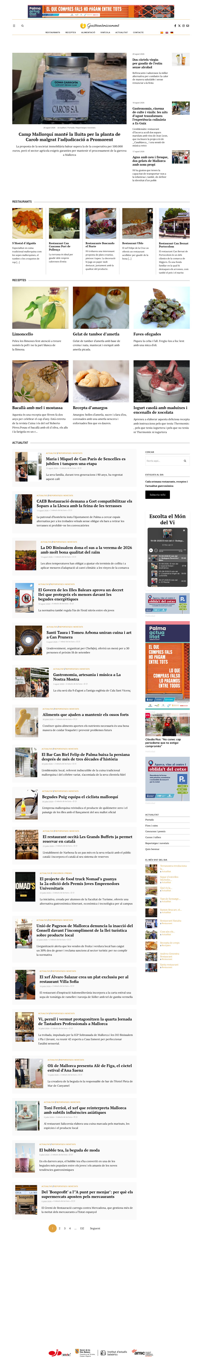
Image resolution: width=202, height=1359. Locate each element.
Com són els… (167, 931)
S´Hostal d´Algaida (24, 243)
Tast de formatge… (170, 898)
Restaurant (167, 923)
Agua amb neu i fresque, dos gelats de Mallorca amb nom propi (150, 161)
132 (82, 1228)
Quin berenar (152, 849)
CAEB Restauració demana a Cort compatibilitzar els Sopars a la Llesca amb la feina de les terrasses (84, 503)
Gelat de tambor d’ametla (96, 333)
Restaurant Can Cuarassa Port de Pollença (59, 246)
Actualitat (51, 453)
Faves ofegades (147, 333)
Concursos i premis (62, 873)
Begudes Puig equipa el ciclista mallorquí (80, 796)
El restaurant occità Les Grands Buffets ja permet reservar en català (87, 839)
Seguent (95, 1228)
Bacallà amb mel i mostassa (37, 407)
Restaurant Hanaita (170, 920)
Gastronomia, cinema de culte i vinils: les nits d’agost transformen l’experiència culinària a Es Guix (150, 115)
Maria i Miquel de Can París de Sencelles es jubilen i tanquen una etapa (86, 461)
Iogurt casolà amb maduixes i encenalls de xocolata (160, 410)
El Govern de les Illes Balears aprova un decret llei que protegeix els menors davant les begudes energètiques (80, 594)
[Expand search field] (22, 26)
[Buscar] (185, 461)
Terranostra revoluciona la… (173, 867)
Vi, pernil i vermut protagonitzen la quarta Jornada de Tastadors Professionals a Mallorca (85, 1021)
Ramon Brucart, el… (171, 909)
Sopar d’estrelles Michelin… (169, 878)
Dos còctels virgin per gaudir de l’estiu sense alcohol (147, 63)
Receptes (166, 945)
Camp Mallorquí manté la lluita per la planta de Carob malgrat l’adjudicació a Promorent (69, 136)
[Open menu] (14, 26)
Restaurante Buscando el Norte (100, 244)
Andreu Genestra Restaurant (169, 955)
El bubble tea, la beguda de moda (69, 1150)
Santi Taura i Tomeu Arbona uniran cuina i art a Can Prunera (89, 634)
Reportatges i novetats (70, 453)
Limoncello (22, 333)
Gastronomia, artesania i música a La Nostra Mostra (87, 677)
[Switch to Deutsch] (172, 32)
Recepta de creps (169, 942)
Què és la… (166, 887)
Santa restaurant (169, 964)
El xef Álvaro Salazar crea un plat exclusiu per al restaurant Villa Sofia (84, 979)
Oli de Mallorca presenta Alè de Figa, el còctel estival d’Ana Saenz (90, 1068)
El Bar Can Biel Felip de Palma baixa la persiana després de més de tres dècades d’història (86, 757)
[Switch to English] (166, 32)
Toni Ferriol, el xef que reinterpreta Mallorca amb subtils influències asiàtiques (85, 1110)
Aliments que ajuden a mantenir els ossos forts (86, 714)
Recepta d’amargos (90, 407)
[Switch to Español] (161, 32)
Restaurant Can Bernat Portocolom (173, 245)
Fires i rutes (151, 825)
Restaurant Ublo (132, 243)
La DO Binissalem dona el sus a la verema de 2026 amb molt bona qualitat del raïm (86, 550)
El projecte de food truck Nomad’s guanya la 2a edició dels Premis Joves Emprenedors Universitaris (79, 883)
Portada (149, 819)
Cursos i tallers (153, 837)
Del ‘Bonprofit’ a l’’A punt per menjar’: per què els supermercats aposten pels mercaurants (87, 1194)
